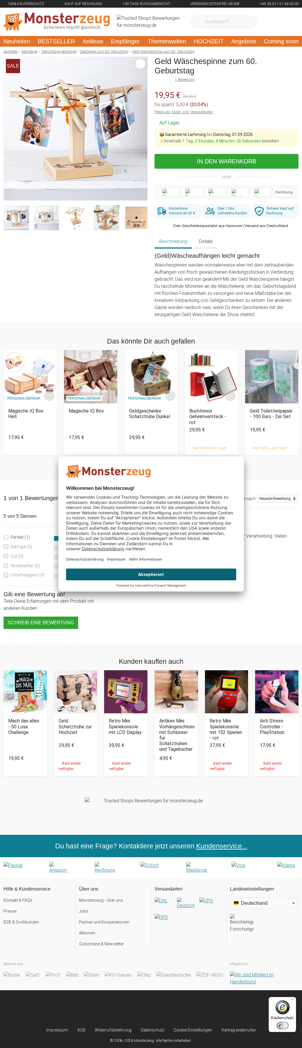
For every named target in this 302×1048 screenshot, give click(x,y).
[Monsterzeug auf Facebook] (139, 1008)
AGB (81, 1030)
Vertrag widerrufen (238, 1030)
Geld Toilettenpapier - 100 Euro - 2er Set (271, 413)
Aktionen (87, 933)
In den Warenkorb (226, 161)
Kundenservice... (221, 846)
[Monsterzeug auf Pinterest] (162, 1008)
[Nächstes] (141, 129)
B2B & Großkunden (21, 922)
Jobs (83, 911)
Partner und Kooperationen (104, 922)
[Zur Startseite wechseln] (57, 21)
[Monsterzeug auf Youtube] (185, 1008)
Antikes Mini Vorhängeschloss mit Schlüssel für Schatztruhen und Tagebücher (176, 735)
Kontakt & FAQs (18, 900)
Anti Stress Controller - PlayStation (272, 726)
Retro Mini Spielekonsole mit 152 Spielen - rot (226, 729)
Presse (10, 911)
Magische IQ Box (86, 411)
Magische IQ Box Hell (25, 413)
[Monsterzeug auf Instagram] (117, 1008)
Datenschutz (152, 1030)
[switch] (282, 1025)
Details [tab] (206, 241)
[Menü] (292, 1000)
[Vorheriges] (9, 129)
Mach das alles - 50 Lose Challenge (23, 726)
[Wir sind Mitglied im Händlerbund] (264, 978)
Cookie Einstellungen (193, 1030)
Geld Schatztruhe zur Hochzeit (75, 726)
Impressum (57, 1030)
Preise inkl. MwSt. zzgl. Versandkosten (184, 112)
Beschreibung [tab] (173, 241)
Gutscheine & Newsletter (101, 944)
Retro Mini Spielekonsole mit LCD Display (125, 726)
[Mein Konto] (286, 22)
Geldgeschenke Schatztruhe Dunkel (149, 413)
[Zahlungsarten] (151, 868)
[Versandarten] (189, 913)
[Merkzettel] (269, 22)
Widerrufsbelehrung (113, 1030)
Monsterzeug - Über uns (101, 900)
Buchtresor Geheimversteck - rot (207, 416)
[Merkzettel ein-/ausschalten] (139, 193)
